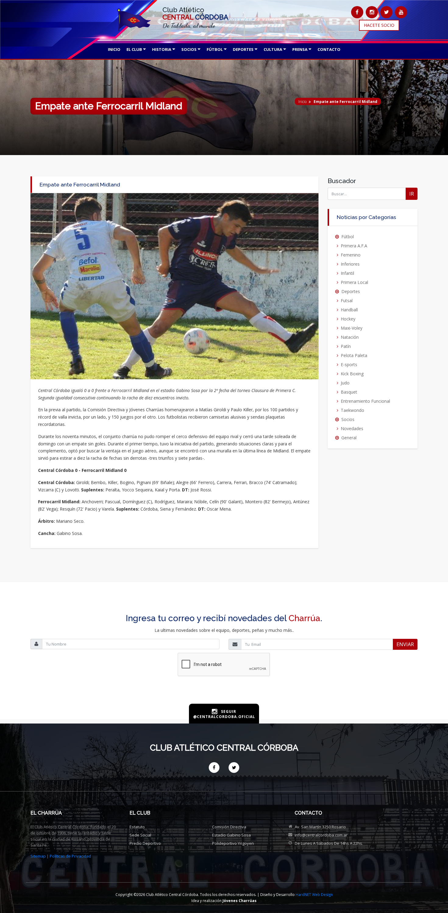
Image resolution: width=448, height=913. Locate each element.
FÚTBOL (215, 49)
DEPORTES (243, 49)
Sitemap (38, 856)
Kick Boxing (352, 374)
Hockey (348, 319)
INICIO (114, 49)
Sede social (140, 835)
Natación (350, 337)
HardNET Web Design (314, 894)
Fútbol (347, 236)
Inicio (302, 101)
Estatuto (137, 827)
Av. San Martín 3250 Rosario (320, 827)
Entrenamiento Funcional (365, 401)
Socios (347, 419)
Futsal (347, 300)
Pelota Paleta (354, 355)
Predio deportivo (145, 843)
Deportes (350, 291)
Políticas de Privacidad (70, 856)
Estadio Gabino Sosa (231, 835)
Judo (345, 383)
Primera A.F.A (354, 246)
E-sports (349, 364)
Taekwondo (352, 410)
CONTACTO (329, 49)
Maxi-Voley (351, 328)
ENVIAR (405, 644)
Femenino (351, 255)
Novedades (352, 428)
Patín (346, 346)
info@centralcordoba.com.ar (321, 835)
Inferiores (350, 264)
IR (411, 193)
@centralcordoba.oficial (224, 716)
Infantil (347, 273)
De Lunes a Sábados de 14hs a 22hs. (329, 843)
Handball (349, 310)
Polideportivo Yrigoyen (233, 843)
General (349, 438)
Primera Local (354, 282)
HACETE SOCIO (379, 25)
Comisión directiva (229, 827)
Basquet (349, 392)
